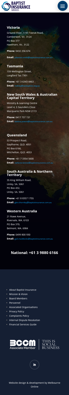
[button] (63, 6)
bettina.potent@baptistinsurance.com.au (33, 121)
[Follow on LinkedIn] (34, 365)
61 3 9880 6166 (44, 252)
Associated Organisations (23, 307)
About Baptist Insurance (22, 289)
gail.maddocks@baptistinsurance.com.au (34, 238)
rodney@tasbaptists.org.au (27, 85)
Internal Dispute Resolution (24, 320)
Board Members (18, 298)
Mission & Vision (18, 294)
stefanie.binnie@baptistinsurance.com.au (34, 162)
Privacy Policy (16, 311)
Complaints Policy (19, 315)
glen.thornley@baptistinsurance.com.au (33, 202)
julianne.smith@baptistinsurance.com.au (33, 57)
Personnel (14, 302)
